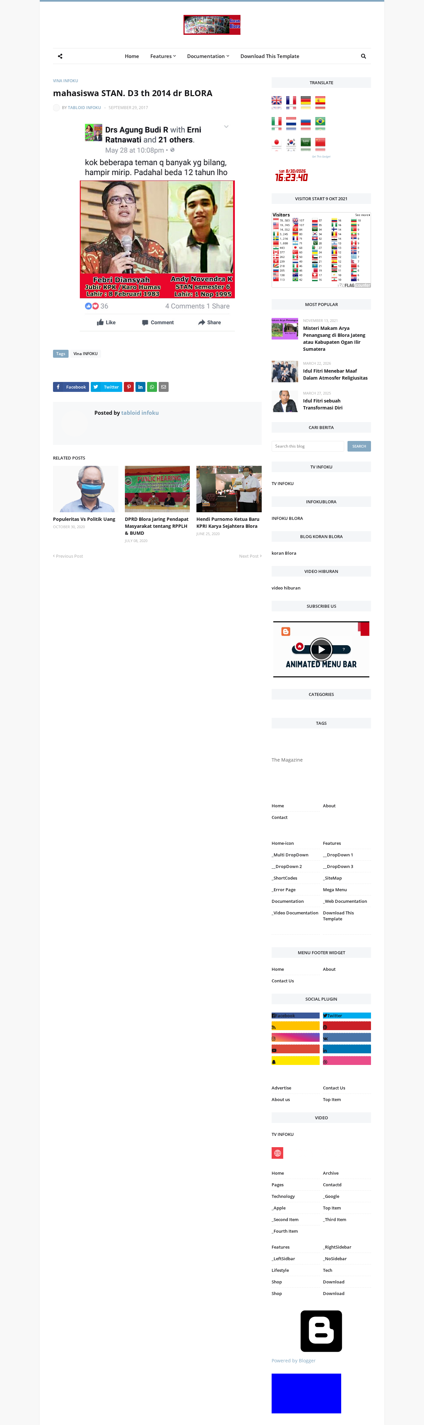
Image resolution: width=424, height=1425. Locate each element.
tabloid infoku (84, 107)
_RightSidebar (337, 1247)
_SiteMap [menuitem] (332, 878)
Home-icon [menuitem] (283, 843)
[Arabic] (307, 149)
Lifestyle (280, 1270)
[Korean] (292, 149)
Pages (278, 1185)
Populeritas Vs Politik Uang (84, 519)
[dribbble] (347, 1060)
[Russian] (307, 128)
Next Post (249, 556)
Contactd (332, 1185)
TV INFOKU (283, 483)
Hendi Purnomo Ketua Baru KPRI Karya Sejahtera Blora (227, 522)
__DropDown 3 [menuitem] (338, 866)
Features (281, 1247)
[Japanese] (278, 149)
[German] (307, 107)
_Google (331, 1196)
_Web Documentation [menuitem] (345, 901)
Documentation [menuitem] (206, 56)
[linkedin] (347, 1048)
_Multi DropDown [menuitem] (290, 855)
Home (278, 806)
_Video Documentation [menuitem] (295, 913)
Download (333, 1282)
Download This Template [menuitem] (269, 56)
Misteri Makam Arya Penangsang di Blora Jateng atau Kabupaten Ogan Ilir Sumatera (334, 338)
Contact (280, 817)
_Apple (279, 1208)
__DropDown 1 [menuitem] (338, 855)
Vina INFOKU (65, 81)
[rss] (296, 1025)
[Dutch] (292, 128)
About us (281, 1099)
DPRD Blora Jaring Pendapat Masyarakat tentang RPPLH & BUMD (156, 526)
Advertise (281, 1088)
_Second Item (285, 1219)
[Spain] (322, 107)
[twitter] (347, 1016)
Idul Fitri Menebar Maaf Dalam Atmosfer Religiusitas (335, 374)
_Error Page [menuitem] (283, 890)
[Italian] (278, 128)
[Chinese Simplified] (322, 149)
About (329, 806)
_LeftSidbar (283, 1259)
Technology (283, 1196)
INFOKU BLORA (287, 518)
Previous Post (69, 556)
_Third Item (334, 1219)
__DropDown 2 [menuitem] (287, 866)
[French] (292, 107)
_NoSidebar (335, 1259)
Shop (277, 1282)
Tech (327, 1270)
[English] (278, 107)
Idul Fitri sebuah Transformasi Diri (323, 404)
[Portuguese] (322, 128)
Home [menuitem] (132, 56)
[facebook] (296, 1016)
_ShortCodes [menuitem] (284, 878)
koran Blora (284, 553)
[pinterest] (347, 935)
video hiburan (286, 588)
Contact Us (283, 981)
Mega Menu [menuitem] (335, 890)
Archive (331, 1173)
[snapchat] (296, 1060)
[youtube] (296, 1048)
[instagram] (296, 935)
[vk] (347, 1037)
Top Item (332, 1099)
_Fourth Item (285, 1231)
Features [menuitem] (161, 56)
